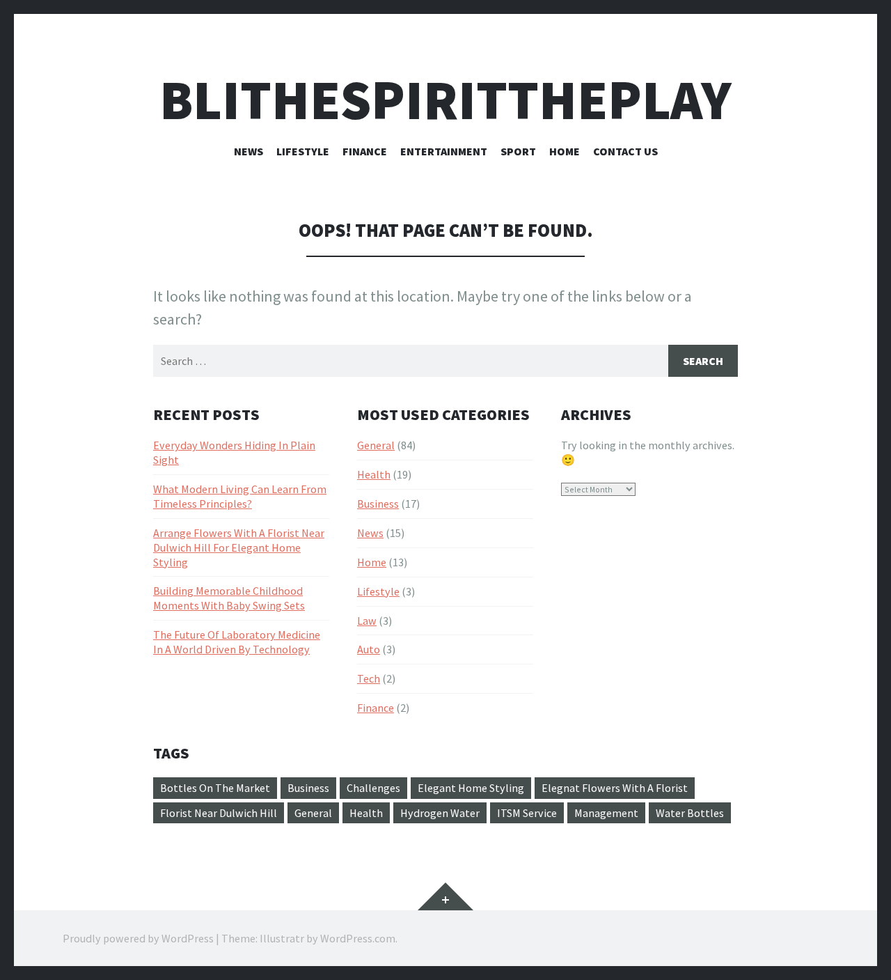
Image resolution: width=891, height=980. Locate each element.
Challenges (373, 788)
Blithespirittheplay (445, 100)
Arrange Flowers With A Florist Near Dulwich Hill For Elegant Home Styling (238, 547)
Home (564, 151)
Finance (364, 151)
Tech (368, 678)
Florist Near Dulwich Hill (218, 813)
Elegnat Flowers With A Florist (615, 788)
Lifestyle (302, 151)
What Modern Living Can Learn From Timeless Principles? (239, 496)
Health (374, 474)
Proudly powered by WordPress (138, 938)
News (248, 151)
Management (606, 813)
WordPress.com (357, 938)
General (376, 445)
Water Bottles (690, 813)
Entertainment (443, 151)
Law (367, 621)
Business (378, 504)
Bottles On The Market (215, 788)
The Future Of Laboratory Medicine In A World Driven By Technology (236, 642)
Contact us (625, 151)
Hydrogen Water (440, 813)
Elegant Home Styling (471, 788)
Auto (368, 649)
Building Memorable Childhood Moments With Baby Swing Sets (229, 598)
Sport (518, 151)
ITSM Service (527, 813)
